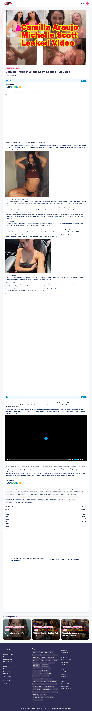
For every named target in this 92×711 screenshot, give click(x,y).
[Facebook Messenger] (17, 87)
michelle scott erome (38, 496)
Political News (7, 671)
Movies (5, 666)
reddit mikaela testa (47, 689)
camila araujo (14, 489)
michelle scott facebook (50, 496)
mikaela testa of (47, 678)
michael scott (9, 496)
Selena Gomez (7, 676)
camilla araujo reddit (78, 491)
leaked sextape (36, 670)
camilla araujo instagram (23, 491)
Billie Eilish (51, 652)
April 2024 (64, 672)
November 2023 (65, 684)
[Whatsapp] (14, 87)
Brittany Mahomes (46, 654)
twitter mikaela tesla (37, 699)
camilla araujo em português (46, 489)
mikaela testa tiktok (37, 684)
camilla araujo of (33, 491)
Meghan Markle (47, 673)
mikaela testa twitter (37, 686)
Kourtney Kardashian (37, 668)
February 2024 (65, 676)
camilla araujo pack (68, 491)
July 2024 (64, 664)
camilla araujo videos (33, 494)
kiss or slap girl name (72, 494)
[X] (9, 87)
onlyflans (18, 502)
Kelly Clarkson (36, 665)
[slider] (38, 459)
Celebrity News (10, 68)
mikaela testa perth (37, 681)
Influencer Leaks (19, 627)
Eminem (5, 657)
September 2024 (66, 660)
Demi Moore (35, 660)
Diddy (42, 660)
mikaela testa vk (36, 689)
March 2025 (64, 652)
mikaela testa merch (37, 678)
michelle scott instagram (73, 496)
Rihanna (5, 673)
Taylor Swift (6, 681)
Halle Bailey (35, 662)
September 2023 (66, 688)
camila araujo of (23, 489)
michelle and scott (19, 496)
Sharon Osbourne (45, 691)
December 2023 (65, 681)
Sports (5, 678)
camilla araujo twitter (10, 494)
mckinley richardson (37, 673)
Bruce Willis (55, 654)
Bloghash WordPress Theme (62, 708)
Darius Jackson (50, 657)
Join (84, 80)
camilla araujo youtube (45, 494)
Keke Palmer (51, 662)
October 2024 (65, 657)
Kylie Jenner (6, 664)
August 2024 (64, 662)
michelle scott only (20, 499)
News (4, 669)
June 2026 (64, 650)
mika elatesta (36, 676)
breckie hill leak (36, 654)
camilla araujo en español (59, 489)
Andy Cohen (44, 652)
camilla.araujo (55, 494)
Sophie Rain (54, 691)
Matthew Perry (45, 670)
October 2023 (65, 686)
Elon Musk (48, 660)
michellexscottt (9, 502)
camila (7, 489)
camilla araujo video (22, 494)
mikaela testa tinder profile (50, 684)
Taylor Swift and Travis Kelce (39, 697)
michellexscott (72, 499)
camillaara (63, 494)
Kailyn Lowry (43, 662)
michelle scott (28, 496)
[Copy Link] (20, 87)
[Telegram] (12, 87)
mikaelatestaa (45, 676)
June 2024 (64, 667)
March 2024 (64, 674)
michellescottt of (62, 499)
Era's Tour (55, 660)
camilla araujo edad (33, 489)
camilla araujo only (57, 491)
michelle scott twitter (43, 499)
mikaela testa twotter (49, 686)
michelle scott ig (61, 496)
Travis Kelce (50, 697)
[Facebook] (7, 87)
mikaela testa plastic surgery (50, 681)
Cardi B (43, 657)
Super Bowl (35, 694)
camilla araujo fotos (10, 491)
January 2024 (65, 679)
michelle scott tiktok (31, 499)
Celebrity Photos (8, 654)
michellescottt (53, 499)
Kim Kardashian (7, 661)
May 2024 (64, 669)
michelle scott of (10, 499)
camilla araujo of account (45, 491)
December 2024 (65, 655)
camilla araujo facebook (73, 489)
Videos (17, 68)
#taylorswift (36, 652)
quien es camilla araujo (27, 502)
